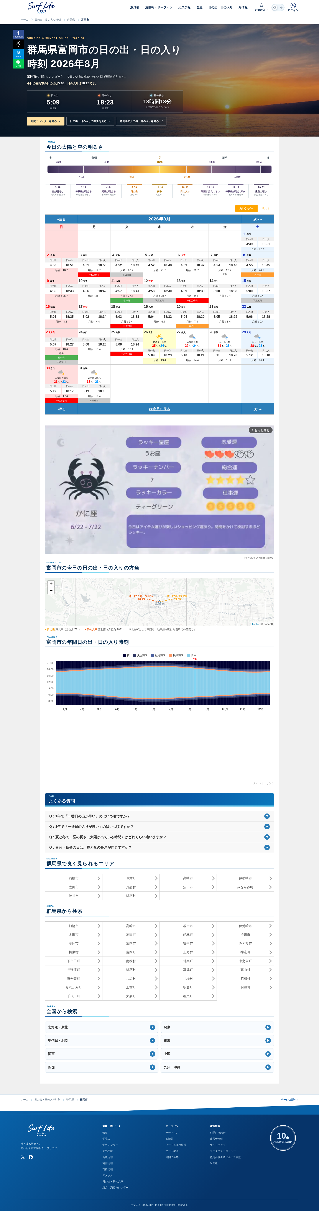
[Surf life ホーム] (42, 8)
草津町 (131, 878)
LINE (18, 65)
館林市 (188, 934)
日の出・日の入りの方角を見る (88, 121)
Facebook (18, 36)
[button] (101, 1027)
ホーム (24, 19)
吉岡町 (131, 952)
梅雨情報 (107, 1163)
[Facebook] (31, 1157)
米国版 (214, 1163)
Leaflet (255, 624)
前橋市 (74, 878)
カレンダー (246, 208)
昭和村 (245, 978)
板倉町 (188, 987)
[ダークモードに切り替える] (277, 7)
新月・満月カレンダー (115, 1187)
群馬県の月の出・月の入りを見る (139, 121)
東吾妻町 (73, 978)
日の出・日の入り (112, 1181)
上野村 (188, 952)
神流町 (245, 952)
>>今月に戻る (159, 409)
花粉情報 (107, 1169)
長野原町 (73, 969)
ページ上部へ (289, 1099)
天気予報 (107, 1150)
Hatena (18, 56)
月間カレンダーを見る (44, 121)
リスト (265, 208)
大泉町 (131, 996)
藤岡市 (74, 943)
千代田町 (73, 996)
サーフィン (172, 1132)
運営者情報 (216, 1138)
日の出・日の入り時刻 (48, 19)
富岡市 (131, 943)
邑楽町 (188, 996)
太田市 (74, 887)
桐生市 (188, 926)
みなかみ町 (245, 887)
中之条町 (245, 961)
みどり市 (245, 943)
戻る (62, 219)
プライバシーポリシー (223, 1150)
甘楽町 (188, 961)
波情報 (169, 1138)
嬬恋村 (131, 896)
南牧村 (131, 961)
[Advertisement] (159, 750)
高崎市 (188, 878)
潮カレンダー (110, 1144)
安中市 (188, 943)
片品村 (131, 887)
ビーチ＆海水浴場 (176, 1144)
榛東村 (74, 952)
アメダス (107, 1175)
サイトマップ (217, 1144)
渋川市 (74, 896)
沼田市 (188, 887)
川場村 (188, 978)
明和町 (245, 987)
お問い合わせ (217, 1132)
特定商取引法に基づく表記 (225, 1157)
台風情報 (107, 1157)
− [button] (51, 590)
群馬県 (71, 19)
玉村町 (131, 987)
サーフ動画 (172, 1150)
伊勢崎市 (245, 878)
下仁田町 (73, 961)
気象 (105, 1132)
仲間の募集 (172, 1157)
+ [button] (51, 584)
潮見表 (106, 1138)
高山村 (245, 969)
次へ (256, 219)
